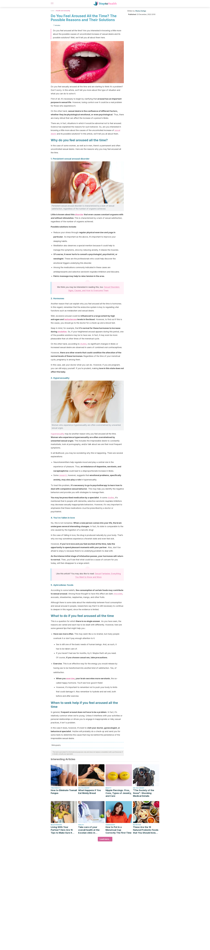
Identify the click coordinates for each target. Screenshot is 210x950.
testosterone (70, 319)
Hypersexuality (57, 434)
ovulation (62, 331)
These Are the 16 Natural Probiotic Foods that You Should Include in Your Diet (145, 830)
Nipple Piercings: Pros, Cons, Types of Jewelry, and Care (119, 793)
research (63, 475)
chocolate (117, 594)
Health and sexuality (63, 10)
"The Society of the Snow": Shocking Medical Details (143, 793)
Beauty (108, 788)
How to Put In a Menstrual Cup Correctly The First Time (118, 830)
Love (52, 10)
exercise (70, 678)
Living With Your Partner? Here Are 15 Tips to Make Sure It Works (62, 830)
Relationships (56, 825)
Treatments (55, 788)
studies (83, 344)
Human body (110, 825)
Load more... (105, 839)
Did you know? (83, 788)
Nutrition (137, 825)
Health (81, 825)
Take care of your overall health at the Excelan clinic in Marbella (89, 830)
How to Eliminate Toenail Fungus (64, 791)
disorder (79, 214)
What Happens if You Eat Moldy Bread (89, 791)
